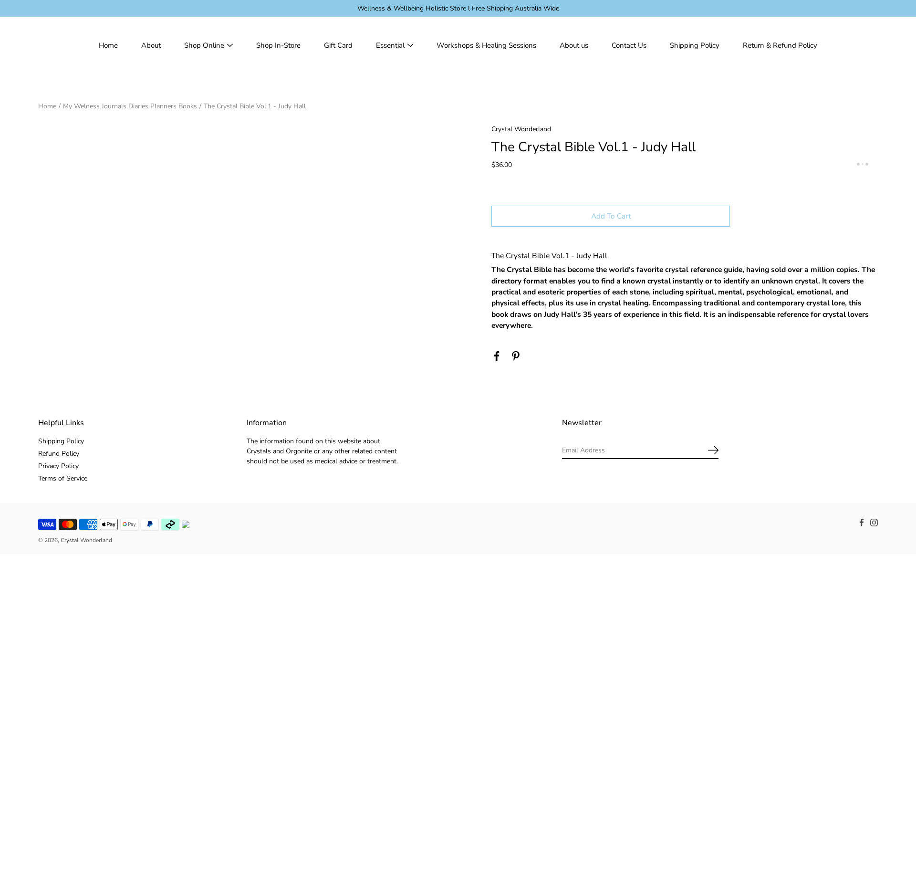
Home (108, 45)
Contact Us (629, 45)
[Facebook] (496, 356)
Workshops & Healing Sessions (486, 45)
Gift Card (338, 45)
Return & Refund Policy (780, 45)
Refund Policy (58, 453)
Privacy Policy (58, 466)
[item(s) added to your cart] (870, 45)
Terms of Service (62, 478)
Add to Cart (611, 216)
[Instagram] (874, 522)
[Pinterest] (516, 356)
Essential (390, 45)
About (151, 45)
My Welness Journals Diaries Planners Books (130, 106)
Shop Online (204, 45)
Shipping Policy (694, 45)
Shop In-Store (278, 45)
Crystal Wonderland (86, 540)
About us (574, 45)
